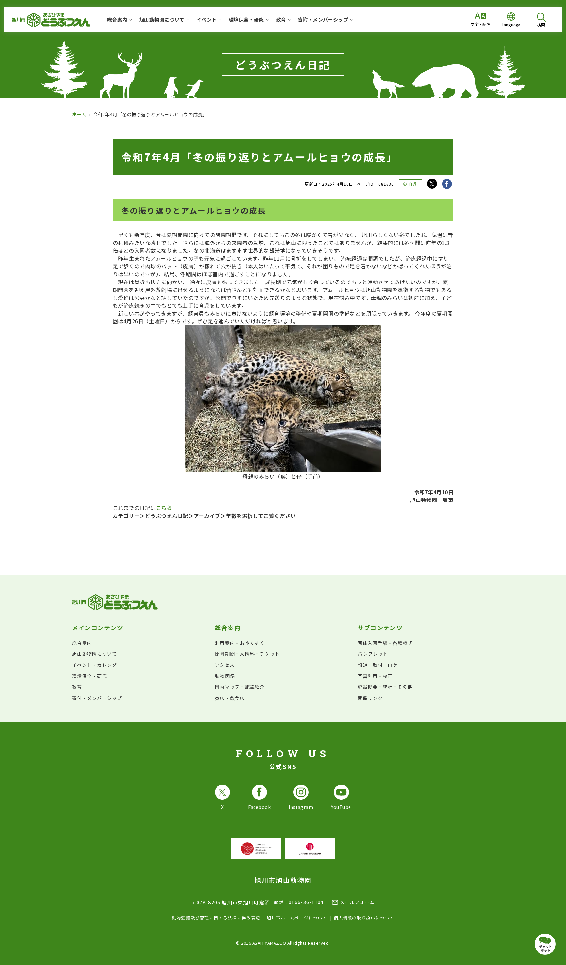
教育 (77, 686)
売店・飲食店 (230, 698)
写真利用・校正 (375, 676)
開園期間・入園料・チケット (247, 653)
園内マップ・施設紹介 (240, 686)
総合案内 (82, 643)
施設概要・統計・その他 (385, 686)
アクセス (225, 665)
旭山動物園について (94, 653)
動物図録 (225, 676)
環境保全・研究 (89, 676)
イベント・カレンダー (97, 665)
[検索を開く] (541, 19)
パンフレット (373, 653)
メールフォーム (357, 902)
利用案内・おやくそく (240, 643)
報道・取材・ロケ (378, 665)
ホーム (79, 114)
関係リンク (370, 698)
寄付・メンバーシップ (97, 698)
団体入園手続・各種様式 (385, 643)
